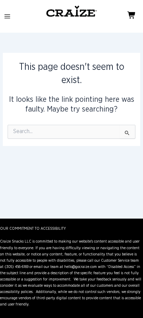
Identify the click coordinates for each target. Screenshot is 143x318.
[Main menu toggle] (7, 16)
